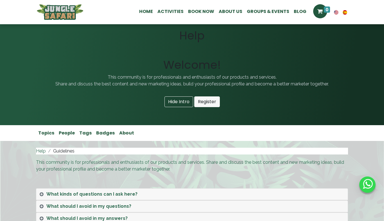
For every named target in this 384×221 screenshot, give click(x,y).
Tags (85, 133)
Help (41, 151)
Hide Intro (178, 101)
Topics (46, 133)
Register (207, 101)
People (67, 133)
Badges (105, 133)
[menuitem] (146, 11)
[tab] (192, 194)
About (126, 133)
